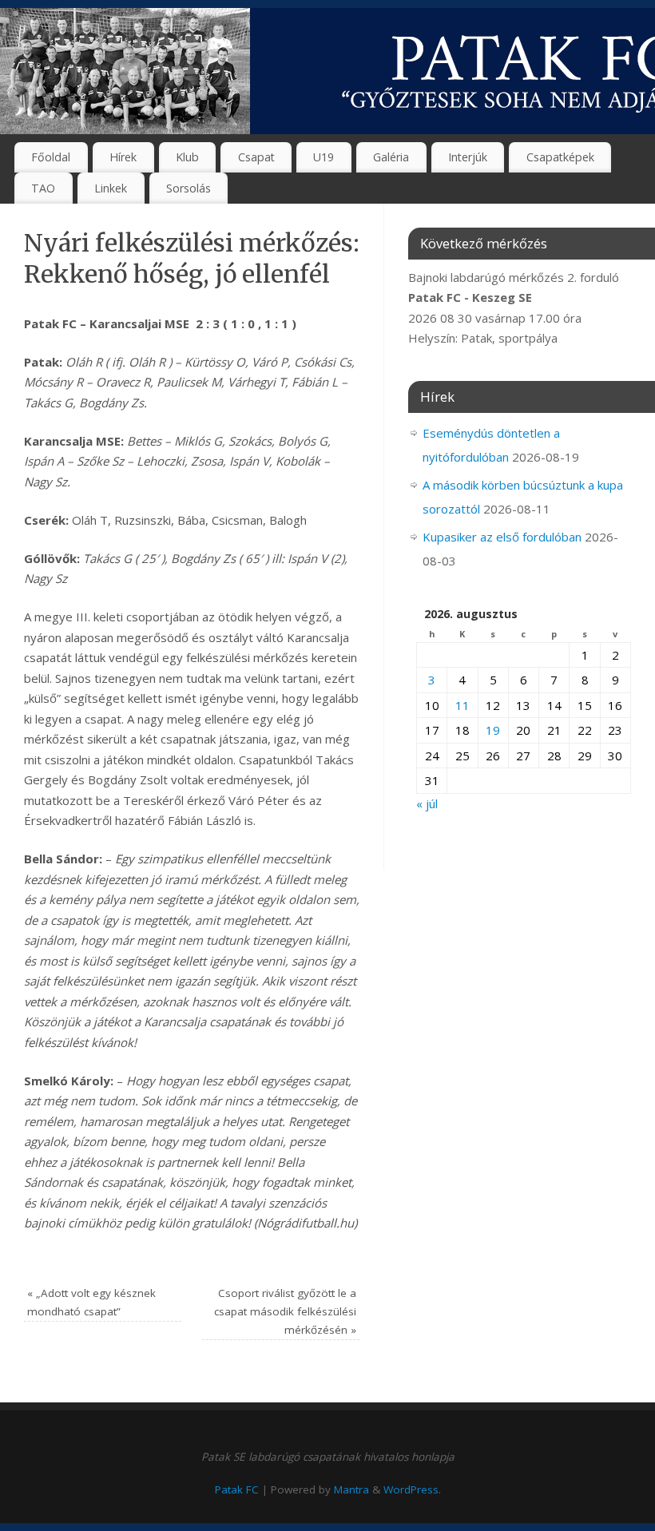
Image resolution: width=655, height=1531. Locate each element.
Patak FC (237, 1489)
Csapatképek (560, 157)
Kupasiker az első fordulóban (502, 537)
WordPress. (412, 1489)
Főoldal (50, 157)
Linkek (110, 188)
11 (462, 705)
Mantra (351, 1489)
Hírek (123, 157)
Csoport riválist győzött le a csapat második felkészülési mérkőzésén (285, 1311)
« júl (427, 803)
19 (493, 730)
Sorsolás (188, 188)
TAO (43, 188)
